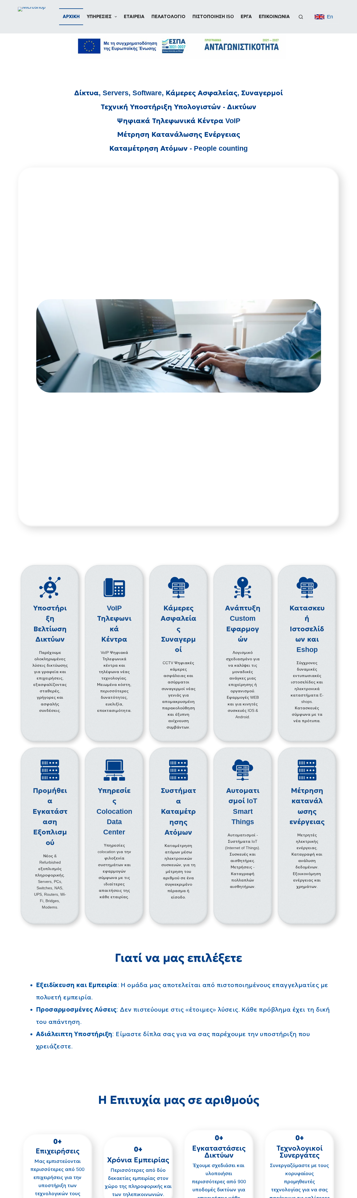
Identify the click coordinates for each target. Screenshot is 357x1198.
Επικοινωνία (274, 16)
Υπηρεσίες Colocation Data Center (114, 811)
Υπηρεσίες (99, 16)
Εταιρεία (134, 16)
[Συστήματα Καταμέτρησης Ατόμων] (178, 770)
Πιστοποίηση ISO (213, 16)
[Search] (301, 17)
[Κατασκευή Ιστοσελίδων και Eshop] (307, 587)
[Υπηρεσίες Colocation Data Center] (114, 770)
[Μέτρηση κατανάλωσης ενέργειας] (307, 770)
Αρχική (71, 16)
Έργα (246, 16)
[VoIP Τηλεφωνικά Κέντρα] (114, 587)
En (330, 17)
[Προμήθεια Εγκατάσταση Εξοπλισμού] (50, 770)
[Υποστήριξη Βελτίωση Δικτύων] (50, 587)
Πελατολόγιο (168, 16)
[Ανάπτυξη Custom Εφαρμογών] (242, 587)
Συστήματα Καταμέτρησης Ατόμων (178, 811)
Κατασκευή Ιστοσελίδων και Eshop (307, 628)
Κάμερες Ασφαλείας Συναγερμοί (178, 628)
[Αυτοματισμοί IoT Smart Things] (242, 770)
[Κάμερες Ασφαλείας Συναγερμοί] (178, 587)
